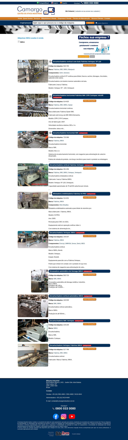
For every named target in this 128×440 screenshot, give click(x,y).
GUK (61, 73)
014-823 (59, 101)
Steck (78, 243)
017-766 (59, 349)
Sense (74, 243)
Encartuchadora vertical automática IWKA (66, 296)
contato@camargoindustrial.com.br (62, 401)
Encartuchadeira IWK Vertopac (62, 321)
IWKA (65, 69)
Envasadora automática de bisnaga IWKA (66, 271)
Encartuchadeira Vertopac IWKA (62, 233)
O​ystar (70, 105)
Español (64, 3)
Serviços (37, 18)
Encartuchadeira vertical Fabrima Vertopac (67, 165)
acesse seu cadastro (92, 11)
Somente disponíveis (102, 23)
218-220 (59, 325)
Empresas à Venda (64, 18)
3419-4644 (78, 394)
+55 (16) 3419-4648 (63, 397)
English (55, 3)
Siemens (66, 73)
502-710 (59, 275)
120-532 (59, 300)
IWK (61, 69)
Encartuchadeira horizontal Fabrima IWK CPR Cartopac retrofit (78, 95)
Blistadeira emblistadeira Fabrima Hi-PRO (69, 194)
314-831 (59, 198)
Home (20, 18)
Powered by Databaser (76, 433)
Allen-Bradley (63, 205)
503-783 (59, 66)
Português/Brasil (44, 3)
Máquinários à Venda (48, 18)
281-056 (59, 169)
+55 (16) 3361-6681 (58, 394)
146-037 (59, 237)
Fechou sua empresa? (83, 56)
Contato (107, 18)
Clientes (92, 56)
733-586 (59, 137)
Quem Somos (28, 18)
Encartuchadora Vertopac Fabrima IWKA (66, 345)
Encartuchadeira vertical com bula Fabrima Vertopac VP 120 (77, 62)
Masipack (71, 69)
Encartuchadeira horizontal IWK (66, 133)
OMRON (68, 243)
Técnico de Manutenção (81, 18)
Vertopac (71, 172)
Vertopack (78, 172)
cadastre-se (79, 11)
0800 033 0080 (91, 3)
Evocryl (62, 243)
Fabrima (56, 69)
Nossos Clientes (97, 18)
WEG (83, 243)
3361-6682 (69, 394)
